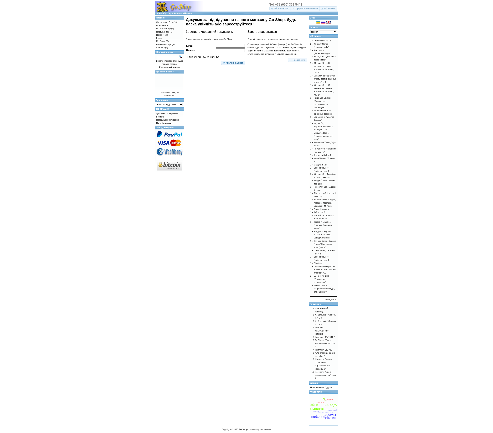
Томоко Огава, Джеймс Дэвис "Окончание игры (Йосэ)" (325, 244)
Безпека (160, 117)
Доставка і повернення (167, 113)
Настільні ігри (162, 32)
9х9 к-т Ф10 (319, 212)
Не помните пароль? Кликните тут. (203, 57)
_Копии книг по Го (322, 40)
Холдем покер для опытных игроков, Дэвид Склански (322, 234)
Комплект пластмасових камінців (322, 330)
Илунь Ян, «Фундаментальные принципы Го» (323, 126)
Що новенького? (165, 71)
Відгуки (314, 383)
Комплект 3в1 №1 (322, 155)
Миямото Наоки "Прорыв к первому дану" (323, 136)
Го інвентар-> (162, 25)
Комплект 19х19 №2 (325, 337)
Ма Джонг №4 (320, 165)
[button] (280, 8)
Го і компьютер (163, 28)
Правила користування (167, 120)
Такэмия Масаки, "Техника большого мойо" (323, 225)
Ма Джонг (160, 41)
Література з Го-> (164, 22)
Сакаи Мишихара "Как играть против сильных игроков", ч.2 (325, 269)
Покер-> (160, 35)
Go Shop (243, 429)
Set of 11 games (321, 209)
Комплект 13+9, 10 (170, 92)
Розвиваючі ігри (163, 44)
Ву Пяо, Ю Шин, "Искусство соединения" (321, 279)
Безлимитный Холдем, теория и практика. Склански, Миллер (325, 202)
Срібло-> (160, 47)
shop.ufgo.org (164, 13)
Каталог (178, 13)
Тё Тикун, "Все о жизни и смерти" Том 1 (325, 343)
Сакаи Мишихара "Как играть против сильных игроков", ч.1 (325, 79)
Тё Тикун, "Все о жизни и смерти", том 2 (325, 375)
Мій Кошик (315, 36)
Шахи (159, 38)
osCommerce (266, 429)
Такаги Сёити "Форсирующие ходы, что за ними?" (324, 288)
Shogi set (318, 263)
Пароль (188, 13)
